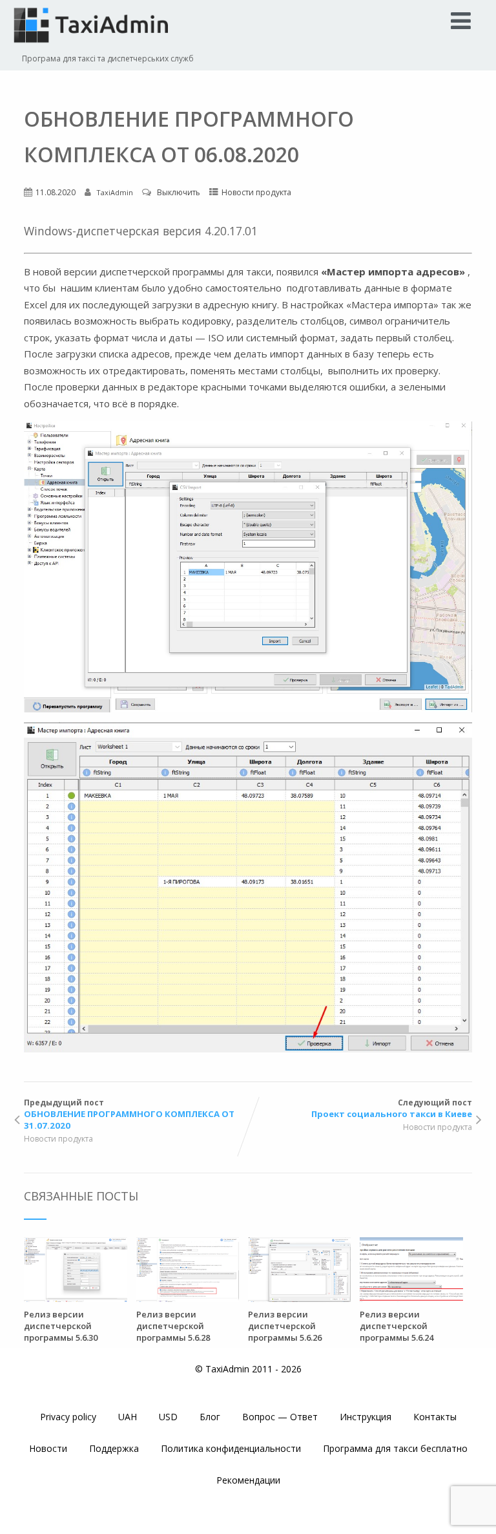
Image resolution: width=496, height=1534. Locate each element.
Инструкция (365, 1417)
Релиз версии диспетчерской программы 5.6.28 (173, 1325)
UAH (127, 1417)
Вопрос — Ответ (280, 1417)
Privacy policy (68, 1417)
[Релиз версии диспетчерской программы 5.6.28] (187, 1298)
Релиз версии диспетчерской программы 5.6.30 (61, 1325)
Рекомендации (248, 1480)
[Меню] (461, 20)
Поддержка (114, 1448)
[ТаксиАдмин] (93, 46)
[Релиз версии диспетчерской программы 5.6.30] (75, 1298)
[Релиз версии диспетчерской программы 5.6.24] (411, 1298)
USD (168, 1417)
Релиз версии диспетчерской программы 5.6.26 (285, 1325)
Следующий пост (391, 1108)
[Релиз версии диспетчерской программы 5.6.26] (299, 1298)
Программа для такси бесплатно (395, 1448)
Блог (210, 1417)
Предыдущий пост (129, 1114)
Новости (48, 1448)
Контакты (435, 1417)
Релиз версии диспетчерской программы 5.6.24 (396, 1325)
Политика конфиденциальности (231, 1448)
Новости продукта (256, 192)
